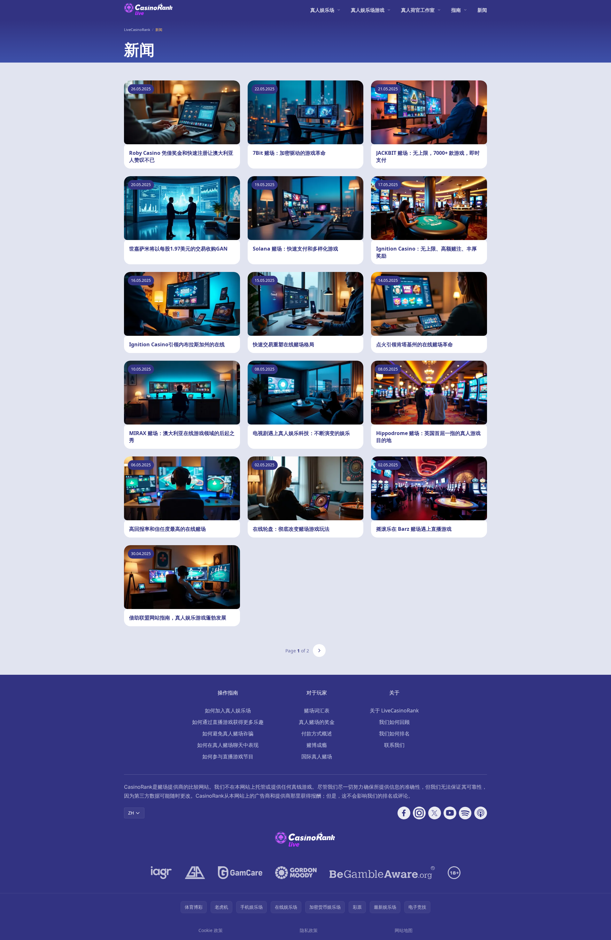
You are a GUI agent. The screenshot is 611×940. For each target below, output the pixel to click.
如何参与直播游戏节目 (227, 756)
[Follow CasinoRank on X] (434, 813)
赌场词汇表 (316, 710)
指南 (456, 10)
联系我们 (394, 744)
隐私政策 (309, 930)
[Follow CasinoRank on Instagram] (419, 813)
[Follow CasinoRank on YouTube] (450, 813)
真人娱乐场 (322, 10)
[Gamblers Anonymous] (195, 872)
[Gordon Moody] (296, 872)
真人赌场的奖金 (317, 722)
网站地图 (404, 930)
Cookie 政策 (210, 930)
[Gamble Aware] (382, 872)
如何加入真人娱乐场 (228, 710)
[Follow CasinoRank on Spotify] (465, 813)
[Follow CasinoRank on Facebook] (404, 813)
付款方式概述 (316, 733)
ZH (131, 813)
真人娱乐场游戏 (367, 10)
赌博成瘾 (316, 744)
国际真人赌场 (316, 756)
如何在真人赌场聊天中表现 (228, 744)
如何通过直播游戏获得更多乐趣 (228, 722)
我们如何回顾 (394, 722)
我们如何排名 (394, 733)
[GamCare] (240, 872)
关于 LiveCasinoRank (394, 710)
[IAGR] (161, 872)
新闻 (482, 10)
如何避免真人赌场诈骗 (227, 733)
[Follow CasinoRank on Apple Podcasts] (480, 813)
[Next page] (319, 650)
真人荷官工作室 (418, 10)
